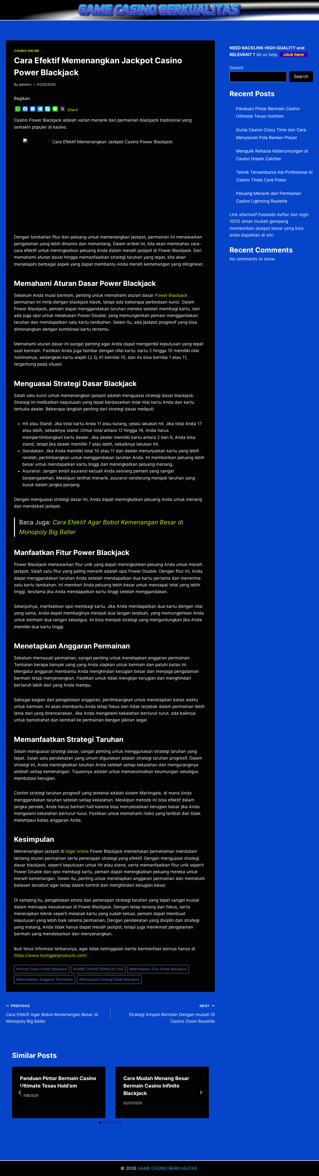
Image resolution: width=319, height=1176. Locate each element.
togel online (77, 851)
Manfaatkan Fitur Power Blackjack (157, 969)
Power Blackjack (171, 295)
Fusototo (267, 214)
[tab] (100, 1122)
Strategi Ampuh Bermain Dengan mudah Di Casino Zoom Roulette (172, 1014)
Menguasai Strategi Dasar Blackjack (109, 979)
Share (72, 109)
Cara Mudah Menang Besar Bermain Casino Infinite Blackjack (156, 1085)
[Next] (201, 1092)
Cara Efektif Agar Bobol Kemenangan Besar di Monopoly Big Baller (52, 1014)
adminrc (25, 84)
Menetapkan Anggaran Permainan (44, 979)
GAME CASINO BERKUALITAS (98, 969)
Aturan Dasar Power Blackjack (41, 969)
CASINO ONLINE (26, 51)
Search (236, 67)
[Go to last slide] (20, 1092)
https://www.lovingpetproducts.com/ (50, 955)
